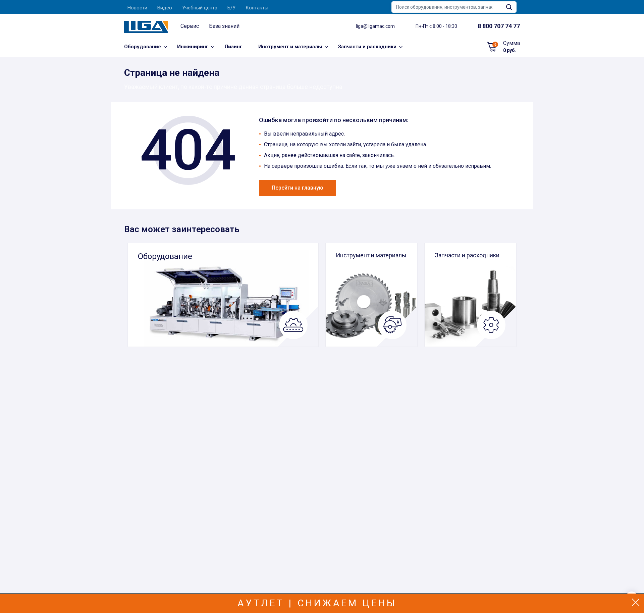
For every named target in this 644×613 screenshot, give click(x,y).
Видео (164, 8)
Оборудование (142, 47)
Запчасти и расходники (367, 47)
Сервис (189, 26)
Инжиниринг (192, 47)
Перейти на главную (297, 188)
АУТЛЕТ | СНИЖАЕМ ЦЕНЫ (317, 603)
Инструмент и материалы (290, 47)
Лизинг (233, 47)
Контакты (257, 8)
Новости (137, 8)
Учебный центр (199, 8)
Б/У (231, 8)
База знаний (224, 26)
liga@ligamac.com (375, 26)
